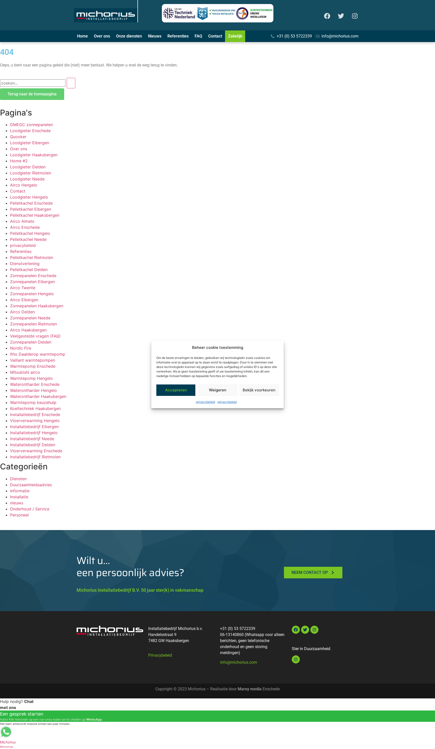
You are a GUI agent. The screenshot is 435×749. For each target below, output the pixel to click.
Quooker (18, 136)
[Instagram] (354, 16)
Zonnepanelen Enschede (33, 275)
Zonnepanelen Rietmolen (33, 323)
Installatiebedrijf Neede (32, 438)
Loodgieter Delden (28, 166)
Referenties (178, 36)
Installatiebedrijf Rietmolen (35, 456)
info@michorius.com (238, 662)
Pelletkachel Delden (29, 269)
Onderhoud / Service (29, 508)
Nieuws (154, 36)
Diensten (18, 478)
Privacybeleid (160, 655)
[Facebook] (327, 16)
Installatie (19, 496)
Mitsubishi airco (25, 372)
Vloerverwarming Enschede (36, 450)
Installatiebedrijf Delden (32, 444)
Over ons (102, 36)
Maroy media (250, 689)
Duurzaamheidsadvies (31, 484)
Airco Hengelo (23, 185)
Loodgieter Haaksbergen (33, 154)
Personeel (19, 514)
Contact (215, 36)
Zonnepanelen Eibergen (32, 281)
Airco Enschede (25, 227)
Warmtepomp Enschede (32, 366)
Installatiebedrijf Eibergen (34, 426)
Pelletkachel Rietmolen (31, 257)
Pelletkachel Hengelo (30, 233)
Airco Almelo (22, 221)
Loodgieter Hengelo (29, 197)
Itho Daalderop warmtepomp (37, 354)
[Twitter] (341, 16)
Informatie (19, 490)
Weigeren (217, 390)
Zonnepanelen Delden (30, 342)
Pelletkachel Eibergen (30, 209)
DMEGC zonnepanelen (31, 124)
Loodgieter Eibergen (29, 142)
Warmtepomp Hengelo (31, 378)
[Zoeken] (71, 83)
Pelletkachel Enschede (31, 203)
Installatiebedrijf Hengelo (34, 432)
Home (82, 36)
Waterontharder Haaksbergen (38, 396)
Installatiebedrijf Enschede (35, 414)
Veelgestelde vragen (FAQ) (35, 336)
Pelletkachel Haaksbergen (34, 215)
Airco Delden (22, 311)
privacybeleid (205, 401)
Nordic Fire (20, 348)
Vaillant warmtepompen (32, 360)
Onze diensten (129, 36)
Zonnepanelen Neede (30, 317)
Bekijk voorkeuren (259, 390)
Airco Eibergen (24, 299)
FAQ (198, 36)
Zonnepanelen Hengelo (32, 293)
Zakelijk (235, 36)
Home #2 (19, 160)
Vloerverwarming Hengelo (35, 420)
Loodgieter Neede (27, 178)
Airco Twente (22, 287)
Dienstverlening (25, 263)
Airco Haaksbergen (28, 329)
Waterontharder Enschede (34, 384)
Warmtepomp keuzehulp (33, 402)
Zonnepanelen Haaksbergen (36, 305)
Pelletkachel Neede (28, 239)
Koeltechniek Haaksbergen (35, 408)
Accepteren (176, 390)
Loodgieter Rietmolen (30, 172)
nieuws (16, 502)
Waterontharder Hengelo (33, 390)
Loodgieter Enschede (30, 130)
